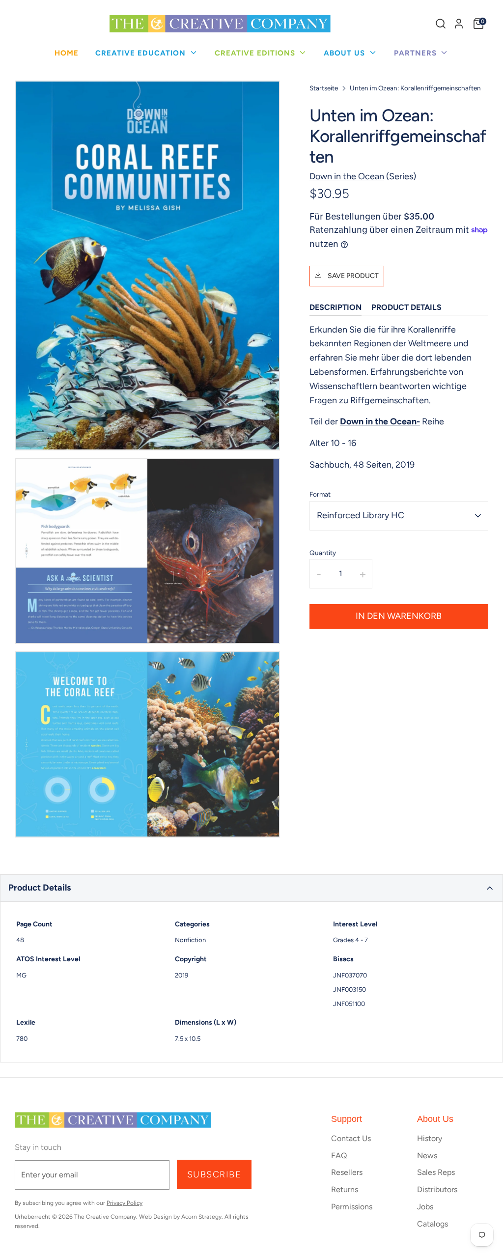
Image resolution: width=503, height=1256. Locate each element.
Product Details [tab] (406, 307)
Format (320, 494)
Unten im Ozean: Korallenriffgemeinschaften (415, 88)
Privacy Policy (124, 1203)
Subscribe (214, 1174)
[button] (251, 888)
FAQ (339, 1155)
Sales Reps (436, 1172)
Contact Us (351, 1138)
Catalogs (432, 1223)
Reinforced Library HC (360, 515)
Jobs (425, 1206)
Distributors (437, 1189)
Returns (344, 1189)
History (429, 1138)
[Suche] (440, 23)
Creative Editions (256, 53)
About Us (345, 53)
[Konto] (458, 23)
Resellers (347, 1172)
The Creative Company (105, 1216)
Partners (416, 53)
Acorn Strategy (201, 1216)
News (427, 1155)
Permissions (351, 1206)
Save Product (352, 276)
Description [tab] (335, 307)
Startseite (323, 88)
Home (67, 53)
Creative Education (141, 53)
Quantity (322, 553)
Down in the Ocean (346, 176)
